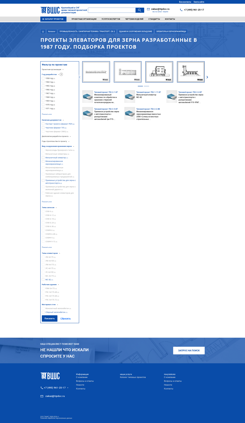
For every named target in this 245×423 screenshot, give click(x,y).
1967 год (50, 93)
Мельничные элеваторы (57, 154)
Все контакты (185, 2)
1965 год (50, 86)
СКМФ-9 (49, 237)
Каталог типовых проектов (133, 377)
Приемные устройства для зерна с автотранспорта (60, 181)
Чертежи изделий (134, 19)
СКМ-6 (49, 211)
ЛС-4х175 (50, 268)
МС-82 (49, 279)
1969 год (50, 101)
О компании (81, 377)
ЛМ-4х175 (50, 264)
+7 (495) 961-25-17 (194, 9)
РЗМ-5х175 (51, 288)
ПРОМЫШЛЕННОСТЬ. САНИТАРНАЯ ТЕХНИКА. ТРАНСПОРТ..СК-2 (87, 31)
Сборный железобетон (56, 312)
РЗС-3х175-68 (52, 292)
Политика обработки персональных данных (56, 418)
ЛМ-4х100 (50, 261)
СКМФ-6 (49, 230)
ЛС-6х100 (50, 272)
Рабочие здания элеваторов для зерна (59, 194)
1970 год (50, 104)
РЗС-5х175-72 (52, 299)
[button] (207, 77)
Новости (80, 385)
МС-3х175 (50, 276)
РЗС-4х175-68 (52, 296)
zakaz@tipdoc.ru (160, 9)
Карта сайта (199, 2)
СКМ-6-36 (50, 226)
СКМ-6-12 (50, 215)
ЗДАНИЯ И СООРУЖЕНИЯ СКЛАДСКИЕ (135, 31)
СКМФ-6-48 (51, 234)
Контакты (170, 19)
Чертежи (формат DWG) (56, 131)
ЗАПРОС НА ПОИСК (189, 350)
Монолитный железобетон (58, 308)
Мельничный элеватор (56, 157)
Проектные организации (84, 19)
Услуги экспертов (111, 19)
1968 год (50, 97)
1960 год (50, 82)
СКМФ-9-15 (51, 241)
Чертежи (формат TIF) (55, 127)
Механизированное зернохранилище (54, 162)
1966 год (50, 89)
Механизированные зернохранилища (54, 169)
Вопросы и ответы (85, 381)
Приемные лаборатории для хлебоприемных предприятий (59, 175)
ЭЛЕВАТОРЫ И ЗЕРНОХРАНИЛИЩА (171, 31)
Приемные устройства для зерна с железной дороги (60, 188)
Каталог (51, 31)
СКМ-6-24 (50, 222)
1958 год (50, 78)
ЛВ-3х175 (50, 257)
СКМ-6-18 (50, 219)
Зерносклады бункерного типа (59, 150)
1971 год (50, 108)
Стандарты (154, 19)
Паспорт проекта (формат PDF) (59, 124)
